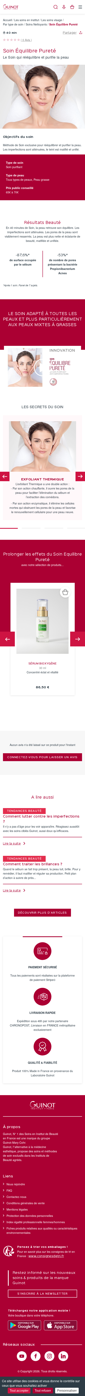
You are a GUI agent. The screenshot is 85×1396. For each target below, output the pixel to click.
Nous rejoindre (16, 1184)
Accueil (7, 20)
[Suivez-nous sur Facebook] (36, 1356)
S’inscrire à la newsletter (42, 1294)
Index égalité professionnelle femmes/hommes (36, 1222)
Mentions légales (17, 1209)
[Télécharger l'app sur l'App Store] (60, 1325)
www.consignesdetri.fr (46, 1256)
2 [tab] (31, 526)
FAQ (9, 1190)
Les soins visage (51, 20)
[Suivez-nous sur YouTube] (22, 1356)
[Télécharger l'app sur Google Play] (24, 1325)
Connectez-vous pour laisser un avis (42, 757)
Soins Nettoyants (36, 24)
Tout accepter (19, 1390)
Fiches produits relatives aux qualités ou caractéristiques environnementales (42, 1230)
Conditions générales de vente (26, 1203)
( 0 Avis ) (26, 40)
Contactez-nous (16, 1197)
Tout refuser (43, 1390)
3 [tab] (53, 526)
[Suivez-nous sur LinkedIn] (63, 1356)
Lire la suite (12, 843)
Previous (4, 476)
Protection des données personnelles (30, 1216)
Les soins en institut (26, 20)
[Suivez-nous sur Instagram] (49, 1356)
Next (80, 476)
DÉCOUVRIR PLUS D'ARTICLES (42, 913)
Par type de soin (13, 24)
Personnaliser (67, 1390)
